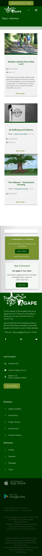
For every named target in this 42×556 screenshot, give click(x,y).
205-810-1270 (13, 364)
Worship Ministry (14, 435)
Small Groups (13, 428)
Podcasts (11, 456)
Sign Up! (22, 285)
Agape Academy (14, 409)
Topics (10, 469)
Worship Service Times (21, 3)
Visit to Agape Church (21, 332)
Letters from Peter (21, 134)
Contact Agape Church (17, 370)
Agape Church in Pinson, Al (18, 508)
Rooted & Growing (21, 189)
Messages (12, 463)
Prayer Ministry (14, 422)
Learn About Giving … (22, 256)
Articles (11, 450)
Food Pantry (13, 415)
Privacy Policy (27, 510)
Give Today (22, 251)
